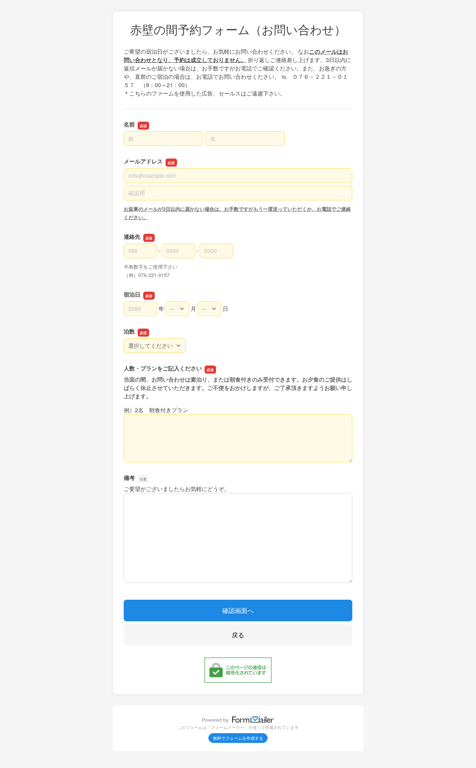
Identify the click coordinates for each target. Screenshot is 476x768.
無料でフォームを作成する (238, 738)
